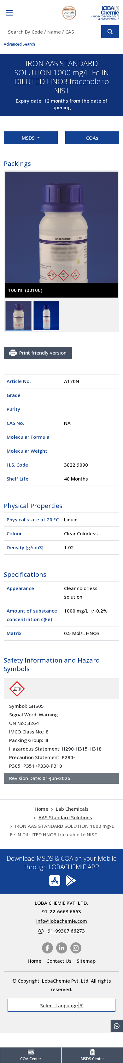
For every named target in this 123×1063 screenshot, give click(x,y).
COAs (92, 138)
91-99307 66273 (66, 931)
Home (41, 809)
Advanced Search (19, 44)
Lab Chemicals (72, 809)
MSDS (29, 138)
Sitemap (86, 961)
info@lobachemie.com (61, 921)
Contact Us (59, 961)
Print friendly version (43, 352)
